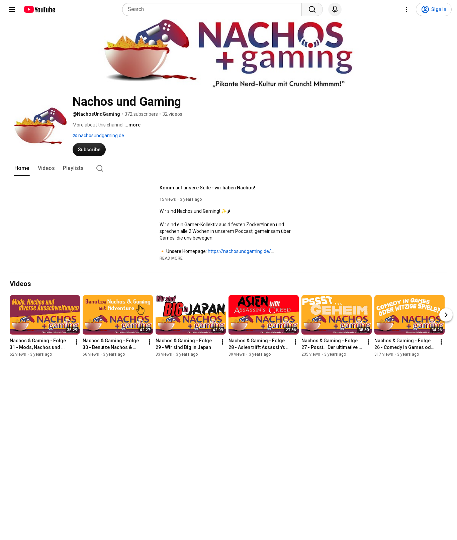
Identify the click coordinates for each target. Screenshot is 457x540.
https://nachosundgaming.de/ (239, 251)
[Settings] (406, 9)
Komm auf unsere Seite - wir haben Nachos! (207, 187)
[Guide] (12, 9)
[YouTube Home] (39, 9)
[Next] (446, 315)
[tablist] (228, 168)
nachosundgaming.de (100, 135)
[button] (171, 258)
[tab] (22, 168)
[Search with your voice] (335, 9)
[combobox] (214, 9)
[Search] (312, 9)
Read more (171, 258)
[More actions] (76, 342)
